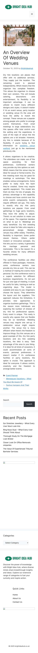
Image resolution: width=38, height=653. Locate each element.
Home (15, 595)
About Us (17, 598)
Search (6, 400)
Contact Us (17, 602)
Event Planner (12, 375)
